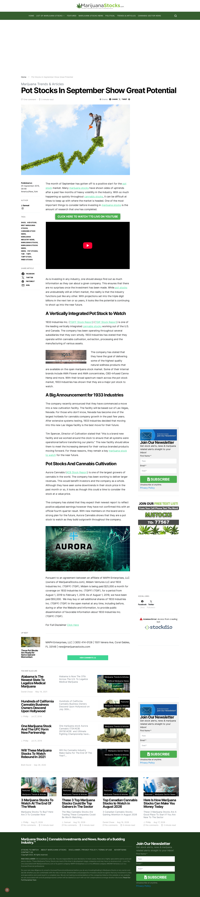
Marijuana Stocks (29, 242)
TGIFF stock (26, 257)
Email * (143, 465)
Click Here (73, 624)
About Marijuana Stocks (54, 850)
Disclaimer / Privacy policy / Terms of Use (90, 850)
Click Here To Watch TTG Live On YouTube (88, 216)
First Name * (145, 456)
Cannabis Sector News (149, 16)
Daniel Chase (27, 691)
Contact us (27, 852)
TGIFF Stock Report (81, 322)
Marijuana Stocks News (91, 16)
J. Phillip (24, 716)
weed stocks (27, 260)
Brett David (26, 765)
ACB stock (31, 222)
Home (31, 16)
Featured (71, 16)
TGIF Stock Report (106, 322)
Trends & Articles (126, 16)
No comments (30, 825)
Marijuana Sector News (118, 751)
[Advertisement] (100, 48)
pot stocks (32, 251)
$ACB (23, 222)
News (23, 251)
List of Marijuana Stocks (49, 16)
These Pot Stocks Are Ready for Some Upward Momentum (29, 653)
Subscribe (160, 479)
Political (110, 16)
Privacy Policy (147, 488)
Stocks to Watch (30, 850)
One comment (30, 99)
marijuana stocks (79, 188)
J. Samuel (25, 205)
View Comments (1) (88, 658)
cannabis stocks (93, 196)
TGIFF (28, 254)
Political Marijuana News (118, 681)
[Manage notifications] (7, 890)
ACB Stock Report (76, 472)
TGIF (23, 254)
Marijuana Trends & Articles (42, 84)
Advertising (120, 850)
